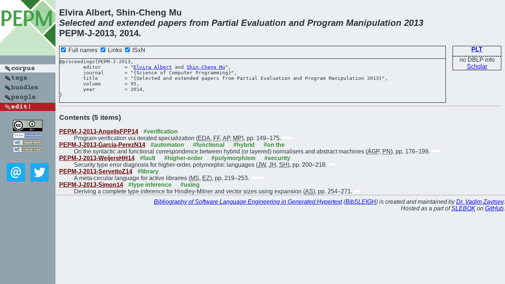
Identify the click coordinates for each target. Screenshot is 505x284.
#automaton (167, 145)
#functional (208, 145)
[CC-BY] (28, 129)
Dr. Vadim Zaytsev (480, 202)
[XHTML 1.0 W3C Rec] (28, 143)
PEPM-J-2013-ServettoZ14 (95, 171)
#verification (160, 131)
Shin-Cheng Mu (206, 67)
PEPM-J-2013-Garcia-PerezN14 (102, 145)
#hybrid (244, 145)
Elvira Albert (152, 67)
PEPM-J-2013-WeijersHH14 (97, 158)
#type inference (150, 185)
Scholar (477, 66)
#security (277, 158)
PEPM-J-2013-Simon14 (91, 185)
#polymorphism (233, 158)
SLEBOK (463, 208)
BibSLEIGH (360, 202)
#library (148, 171)
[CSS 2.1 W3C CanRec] (28, 158)
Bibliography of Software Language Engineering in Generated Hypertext (248, 202)
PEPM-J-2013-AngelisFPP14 (98, 131)
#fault (147, 158)
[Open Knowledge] (28, 136)
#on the (274, 145)
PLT (476, 49)
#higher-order (183, 158)
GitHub (494, 208)
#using (190, 185)
